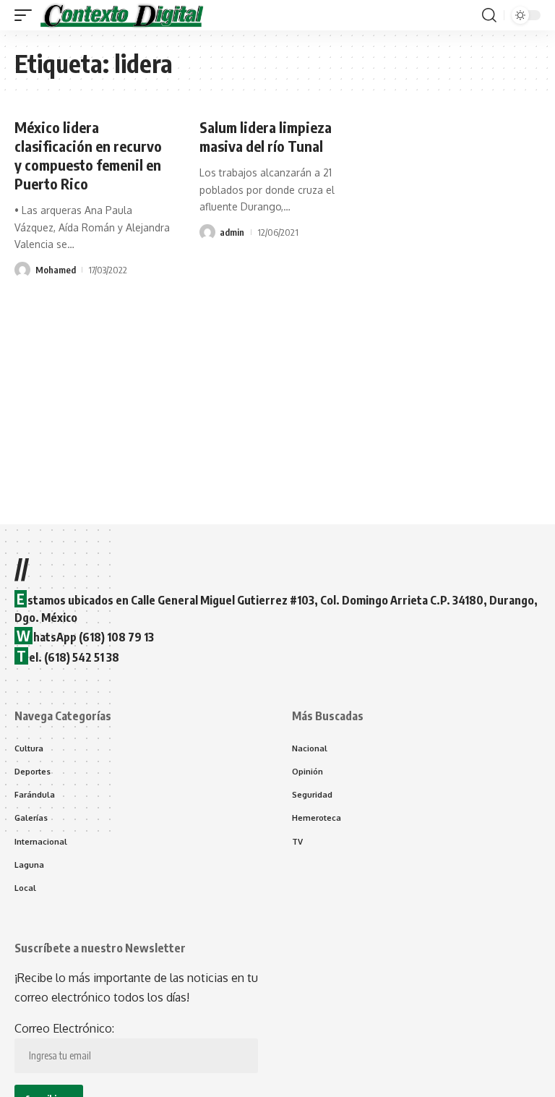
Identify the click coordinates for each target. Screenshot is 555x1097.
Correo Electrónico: (64, 1028)
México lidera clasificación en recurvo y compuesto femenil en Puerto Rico (88, 155)
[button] (26, 15)
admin (232, 232)
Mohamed (55, 270)
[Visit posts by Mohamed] (22, 270)
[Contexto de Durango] (122, 15)
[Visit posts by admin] (207, 232)
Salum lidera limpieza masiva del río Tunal (265, 136)
